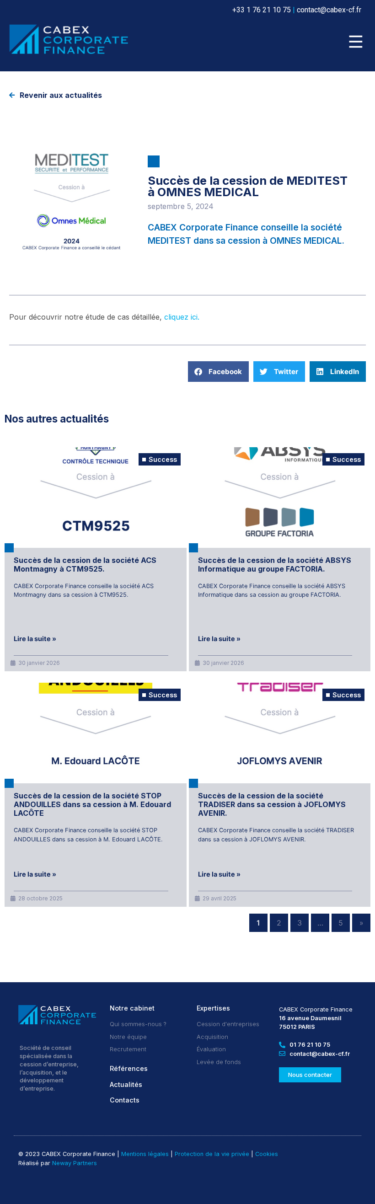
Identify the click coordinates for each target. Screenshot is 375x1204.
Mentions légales (145, 1153)
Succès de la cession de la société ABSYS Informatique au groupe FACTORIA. (274, 564)
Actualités (126, 1084)
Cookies (266, 1153)
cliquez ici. (181, 316)
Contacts (124, 1100)
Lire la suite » (35, 639)
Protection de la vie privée (212, 1153)
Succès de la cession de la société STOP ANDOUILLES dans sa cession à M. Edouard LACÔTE (92, 804)
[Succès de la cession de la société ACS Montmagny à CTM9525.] (96, 497)
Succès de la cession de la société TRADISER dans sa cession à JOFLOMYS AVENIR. (272, 804)
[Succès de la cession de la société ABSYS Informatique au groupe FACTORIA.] (280, 497)
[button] (355, 42)
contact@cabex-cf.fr (329, 9)
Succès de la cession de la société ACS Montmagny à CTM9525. (85, 564)
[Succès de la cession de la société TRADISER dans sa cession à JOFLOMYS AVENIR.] (280, 733)
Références (129, 1068)
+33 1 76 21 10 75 (261, 9)
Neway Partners (74, 1163)
